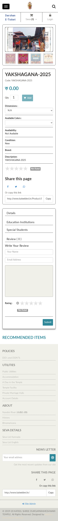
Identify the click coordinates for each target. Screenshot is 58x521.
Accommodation (10, 377)
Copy (48, 199)
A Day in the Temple (12, 382)
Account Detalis (10, 398)
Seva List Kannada (11, 437)
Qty (7, 98)
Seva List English (10, 442)
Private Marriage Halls (13, 393)
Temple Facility (9, 388)
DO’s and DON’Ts (11, 358)
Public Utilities (9, 372)
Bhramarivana (9, 423)
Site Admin (30, 504)
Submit (47, 322)
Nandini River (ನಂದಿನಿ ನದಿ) (15, 412)
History (6, 418)
